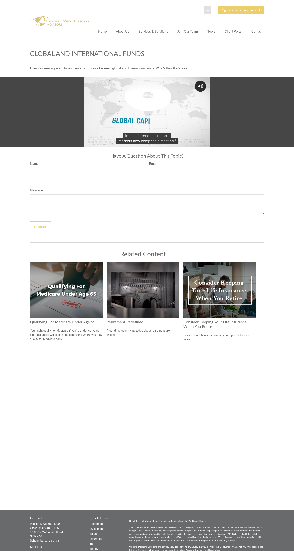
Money (94, 549)
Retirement (97, 524)
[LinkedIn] (207, 10)
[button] (102, 31)
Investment (97, 529)
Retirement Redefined (125, 322)
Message (36, 190)
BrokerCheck (198, 520)
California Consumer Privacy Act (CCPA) (230, 546)
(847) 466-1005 (49, 528)
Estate (94, 534)
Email (153, 163)
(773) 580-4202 (50, 524)
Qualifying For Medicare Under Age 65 (62, 322)
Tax (92, 544)
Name (34, 163)
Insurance (96, 539)
